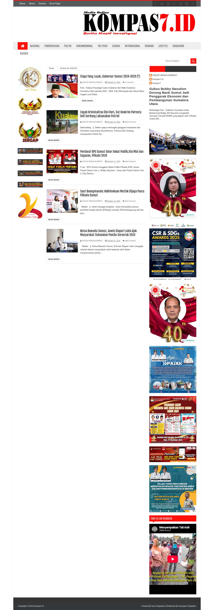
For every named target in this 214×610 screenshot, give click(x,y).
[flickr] (174, 4)
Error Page (55, 3)
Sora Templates (158, 606)
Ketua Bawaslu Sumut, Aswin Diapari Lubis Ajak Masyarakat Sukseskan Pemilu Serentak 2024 (108, 233)
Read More (87, 101)
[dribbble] (180, 4)
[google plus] (193, 4)
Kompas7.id (157, 79)
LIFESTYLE (163, 46)
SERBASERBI (178, 46)
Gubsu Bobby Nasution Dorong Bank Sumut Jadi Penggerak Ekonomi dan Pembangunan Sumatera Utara (169, 96)
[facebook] (155, 4)
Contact (42, 3)
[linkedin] (187, 4)
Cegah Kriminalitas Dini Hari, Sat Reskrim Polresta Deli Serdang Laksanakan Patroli (110, 114)
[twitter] (162, 4)
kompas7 (156, 83)
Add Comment (130, 122)
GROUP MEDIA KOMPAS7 (164, 75)
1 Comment (129, 82)
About (32, 3)
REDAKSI (24, 53)
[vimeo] (168, 4)
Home (22, 3)
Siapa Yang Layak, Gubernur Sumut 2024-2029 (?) (110, 76)
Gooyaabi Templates (187, 606)
